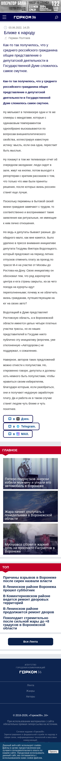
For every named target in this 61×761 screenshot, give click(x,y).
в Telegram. (24, 426)
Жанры (30, 691)
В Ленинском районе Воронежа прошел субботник (29, 588)
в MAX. (21, 434)
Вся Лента (30, 641)
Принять (53, 752)
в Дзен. (21, 419)
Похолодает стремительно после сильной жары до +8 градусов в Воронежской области (26, 623)
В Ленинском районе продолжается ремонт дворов (28, 610)
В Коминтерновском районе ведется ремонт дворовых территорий (26, 599)
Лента (30, 685)
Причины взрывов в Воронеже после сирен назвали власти (29, 579)
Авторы (30, 696)
